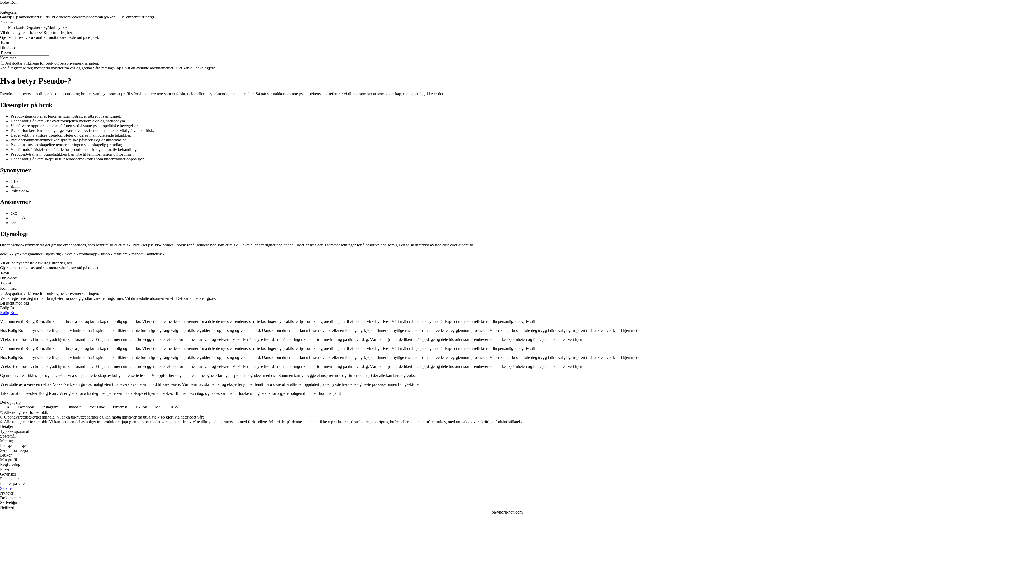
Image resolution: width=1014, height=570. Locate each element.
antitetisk (154, 254)
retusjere (121, 254)
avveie (70, 254)
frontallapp (88, 254)
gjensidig (53, 254)
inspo (105, 254)
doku (4, 254)
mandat (137, 254)
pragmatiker (32, 254)
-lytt (15, 254)
